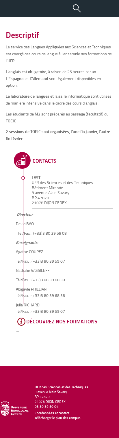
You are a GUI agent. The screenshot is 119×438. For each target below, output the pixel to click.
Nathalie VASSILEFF (32, 270)
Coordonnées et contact (52, 412)
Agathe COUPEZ (29, 251)
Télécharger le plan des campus (58, 417)
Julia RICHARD (28, 305)
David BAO (25, 223)
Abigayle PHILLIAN (31, 289)
